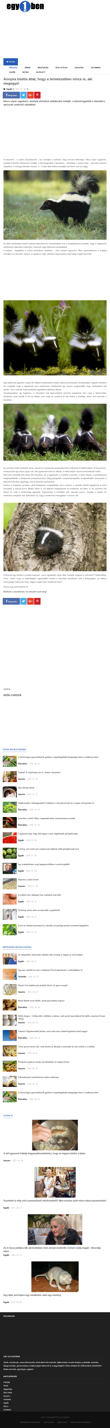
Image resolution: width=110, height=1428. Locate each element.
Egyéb (12, 72)
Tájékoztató (62, 1422)
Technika (95, 67)
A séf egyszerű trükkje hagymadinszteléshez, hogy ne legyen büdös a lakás (44, 1153)
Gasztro (79, 67)
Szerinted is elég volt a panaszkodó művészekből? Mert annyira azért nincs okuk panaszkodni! (54, 1200)
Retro (25, 72)
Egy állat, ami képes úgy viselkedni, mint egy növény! (32, 1295)
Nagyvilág (43, 67)
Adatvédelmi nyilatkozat (30, 1422)
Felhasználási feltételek (80, 1422)
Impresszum (49, 1422)
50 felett (40, 72)
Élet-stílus (61, 67)
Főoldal (11, 62)
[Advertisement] (57, 36)
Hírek (28, 67)
